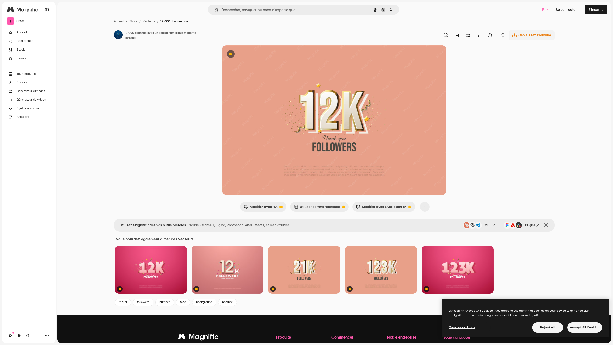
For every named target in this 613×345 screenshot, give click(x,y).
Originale (253, 54)
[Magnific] (198, 337)
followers (143, 302)
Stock (133, 21)
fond (183, 302)
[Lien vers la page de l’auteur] (118, 35)
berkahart (131, 38)
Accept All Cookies (584, 327)
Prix (545, 9)
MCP (488, 225)
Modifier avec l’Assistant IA (381, 208)
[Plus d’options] (478, 35)
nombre (227, 302)
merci (123, 302)
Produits (283, 336)
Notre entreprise (401, 336)
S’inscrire (595, 9)
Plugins (530, 225)
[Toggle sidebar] (47, 9)
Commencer (342, 336)
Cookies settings (462, 327)
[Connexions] (10, 335)
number (164, 302)
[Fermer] (546, 225)
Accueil (119, 21)
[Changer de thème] (28, 335)
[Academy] (19, 335)
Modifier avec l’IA (261, 208)
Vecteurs (149, 21)
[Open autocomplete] (214, 10)
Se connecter (566, 9)
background (204, 302)
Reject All (547, 327)
